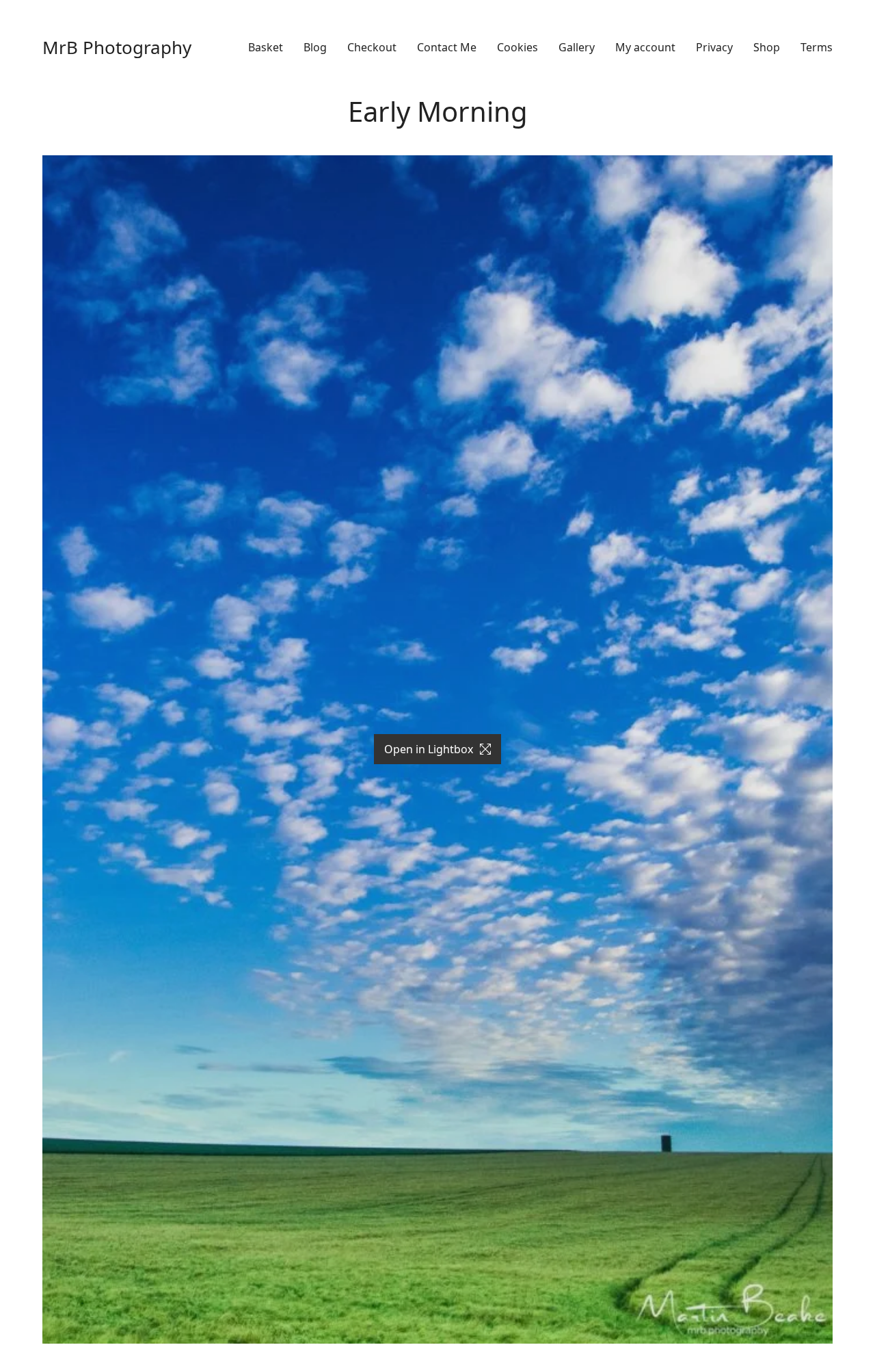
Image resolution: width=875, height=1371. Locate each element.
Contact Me (446, 47)
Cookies (517, 47)
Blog (315, 47)
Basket (265, 47)
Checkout (371, 47)
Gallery (576, 47)
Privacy (714, 47)
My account (645, 47)
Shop (766, 47)
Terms (816, 47)
